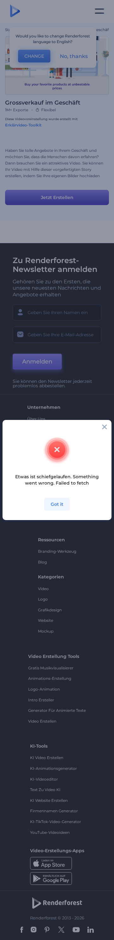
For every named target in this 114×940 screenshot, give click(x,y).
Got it (57, 504)
